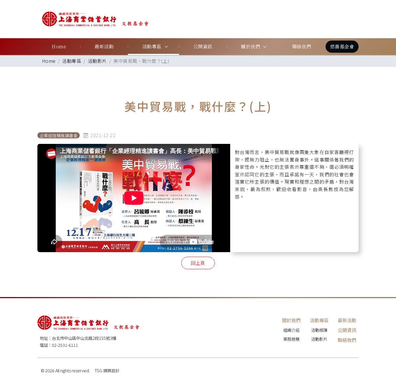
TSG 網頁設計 (107, 370)
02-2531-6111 (65, 345)
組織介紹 (291, 330)
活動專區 (151, 46)
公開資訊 (202, 46)
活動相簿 (319, 330)
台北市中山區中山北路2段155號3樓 (84, 338)
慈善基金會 (342, 46)
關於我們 (250, 46)
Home (59, 46)
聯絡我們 (301, 46)
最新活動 (104, 46)
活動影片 (97, 60)
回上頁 (198, 262)
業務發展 (291, 339)
